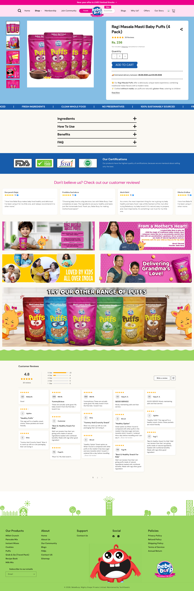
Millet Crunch (12, 535)
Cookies (10, 547)
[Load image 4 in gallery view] (13, 72)
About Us (45, 539)
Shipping (124, 47)
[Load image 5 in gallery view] (13, 86)
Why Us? (135, 10)
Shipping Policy (155, 543)
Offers (147, 10)
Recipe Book (12, 558)
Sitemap (45, 558)
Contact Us (82, 535)
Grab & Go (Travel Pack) (17, 554)
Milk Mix (10, 562)
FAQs (43, 551)
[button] (19, 10)
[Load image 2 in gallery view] (13, 42)
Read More (116, 92)
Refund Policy (155, 539)
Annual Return (155, 551)
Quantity (116, 51)
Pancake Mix (12, 539)
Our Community (49, 543)
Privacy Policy (155, 535)
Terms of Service (156, 547)
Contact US (46, 554)
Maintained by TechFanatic (118, 587)
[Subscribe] (33, 574)
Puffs (8, 551)
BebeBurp (76, 587)
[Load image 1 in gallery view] (13, 28)
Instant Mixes (12, 543)
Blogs (123, 10)
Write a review (162, 378)
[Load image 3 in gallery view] (13, 57)
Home (44, 535)
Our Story (159, 10)
